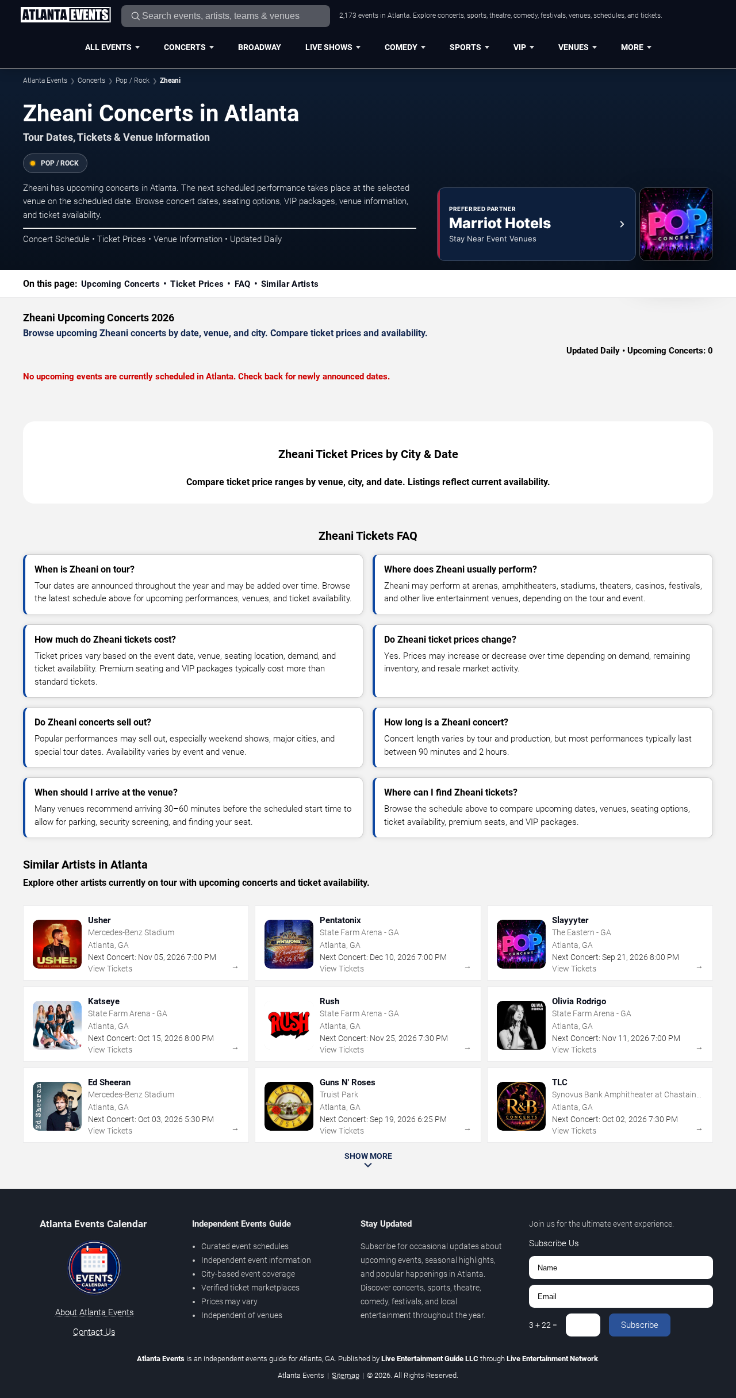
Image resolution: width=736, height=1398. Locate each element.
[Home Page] (65, 15)
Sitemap (345, 1375)
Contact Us (94, 1332)
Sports (465, 47)
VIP (519, 47)
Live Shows (328, 47)
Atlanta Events (45, 80)
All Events (108, 47)
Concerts (185, 47)
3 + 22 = (543, 1325)
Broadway (259, 47)
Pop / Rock (133, 80)
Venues (573, 47)
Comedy (401, 47)
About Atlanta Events (94, 1312)
